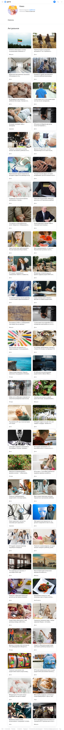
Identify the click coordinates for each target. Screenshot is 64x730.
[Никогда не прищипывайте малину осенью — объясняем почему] (19, 466)
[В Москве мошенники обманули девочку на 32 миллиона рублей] (44, 193)
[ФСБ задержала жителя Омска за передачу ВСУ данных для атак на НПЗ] (44, 714)
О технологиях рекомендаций (35, 728)
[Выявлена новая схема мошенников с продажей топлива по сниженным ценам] (19, 714)
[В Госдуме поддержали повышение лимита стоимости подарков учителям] (19, 267)
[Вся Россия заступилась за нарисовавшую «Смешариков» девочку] (19, 342)
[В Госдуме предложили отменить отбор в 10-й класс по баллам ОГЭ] (44, 342)
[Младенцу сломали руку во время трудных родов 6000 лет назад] (44, 267)
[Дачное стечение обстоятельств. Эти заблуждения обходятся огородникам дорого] (19, 640)
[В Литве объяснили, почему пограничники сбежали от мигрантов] (19, 44)
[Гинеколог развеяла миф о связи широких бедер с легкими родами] (44, 615)
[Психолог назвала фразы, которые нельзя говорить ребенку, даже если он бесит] (44, 540)
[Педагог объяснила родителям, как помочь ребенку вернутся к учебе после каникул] (44, 640)
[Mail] (5, 2)
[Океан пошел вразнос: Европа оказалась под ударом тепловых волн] (19, 367)
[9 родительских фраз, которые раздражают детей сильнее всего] (44, 168)
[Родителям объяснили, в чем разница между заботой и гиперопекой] (19, 615)
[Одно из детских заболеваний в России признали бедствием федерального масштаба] (19, 243)
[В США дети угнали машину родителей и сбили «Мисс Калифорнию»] (44, 367)
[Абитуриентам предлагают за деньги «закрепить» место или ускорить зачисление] (44, 515)
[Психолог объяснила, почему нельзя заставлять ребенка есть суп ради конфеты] (19, 143)
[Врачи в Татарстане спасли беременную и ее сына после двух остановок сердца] (44, 143)
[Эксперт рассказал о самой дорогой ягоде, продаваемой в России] (44, 391)
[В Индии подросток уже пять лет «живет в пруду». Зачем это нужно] (44, 416)
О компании (7, 728)
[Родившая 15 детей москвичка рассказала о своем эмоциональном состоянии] (19, 193)
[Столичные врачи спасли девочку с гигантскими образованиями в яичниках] (19, 292)
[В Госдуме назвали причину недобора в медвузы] (19, 540)
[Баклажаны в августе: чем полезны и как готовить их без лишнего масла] (44, 590)
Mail (2, 728)
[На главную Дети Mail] (8, 2)
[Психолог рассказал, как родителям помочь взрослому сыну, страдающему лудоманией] (19, 664)
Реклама (13, 728)
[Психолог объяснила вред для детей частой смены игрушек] (19, 590)
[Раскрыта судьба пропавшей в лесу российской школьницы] (44, 69)
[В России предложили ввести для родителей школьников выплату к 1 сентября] (44, 664)
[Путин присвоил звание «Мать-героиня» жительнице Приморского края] (44, 218)
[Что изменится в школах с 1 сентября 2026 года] (19, 565)
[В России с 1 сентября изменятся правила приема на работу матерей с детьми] (44, 466)
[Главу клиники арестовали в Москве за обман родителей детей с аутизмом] (44, 292)
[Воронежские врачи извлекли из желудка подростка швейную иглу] (19, 168)
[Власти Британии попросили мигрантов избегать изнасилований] (44, 565)
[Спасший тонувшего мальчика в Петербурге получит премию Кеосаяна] (19, 441)
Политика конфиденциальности (51, 728)
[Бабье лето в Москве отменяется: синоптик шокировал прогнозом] (19, 391)
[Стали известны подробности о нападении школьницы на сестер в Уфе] (44, 317)
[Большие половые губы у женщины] (19, 118)
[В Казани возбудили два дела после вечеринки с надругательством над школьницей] (44, 118)
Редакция (25, 728)
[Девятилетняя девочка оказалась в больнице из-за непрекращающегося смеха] (19, 69)
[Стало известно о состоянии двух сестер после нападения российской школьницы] (44, 94)
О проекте (19, 728)
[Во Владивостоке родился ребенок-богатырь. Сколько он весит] (19, 94)
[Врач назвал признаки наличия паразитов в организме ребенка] (44, 491)
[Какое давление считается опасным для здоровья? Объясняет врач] (19, 515)
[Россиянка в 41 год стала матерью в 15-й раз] (19, 416)
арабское (32, 10)
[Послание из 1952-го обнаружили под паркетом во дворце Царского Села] (19, 317)
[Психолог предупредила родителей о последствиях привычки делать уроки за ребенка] (19, 491)
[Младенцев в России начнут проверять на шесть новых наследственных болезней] (19, 689)
